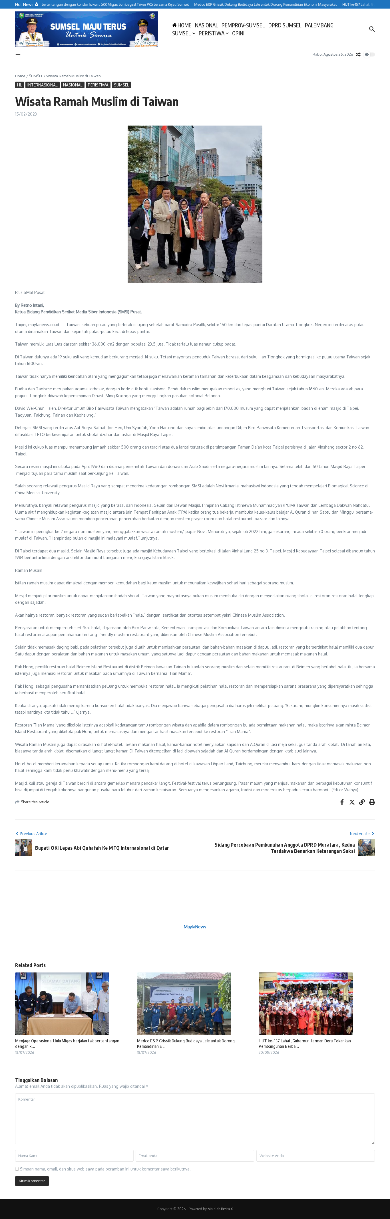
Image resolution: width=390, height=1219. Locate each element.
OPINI (238, 33)
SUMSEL (181, 33)
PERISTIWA (211, 33)
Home (20, 76)
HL (19, 84)
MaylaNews (195, 926)
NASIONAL (206, 25)
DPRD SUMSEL (284, 25)
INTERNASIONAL (42, 84)
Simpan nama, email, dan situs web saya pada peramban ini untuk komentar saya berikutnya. (105, 1168)
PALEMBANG (319, 25)
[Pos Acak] (358, 54)
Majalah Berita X (220, 1209)
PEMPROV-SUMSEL (243, 25)
